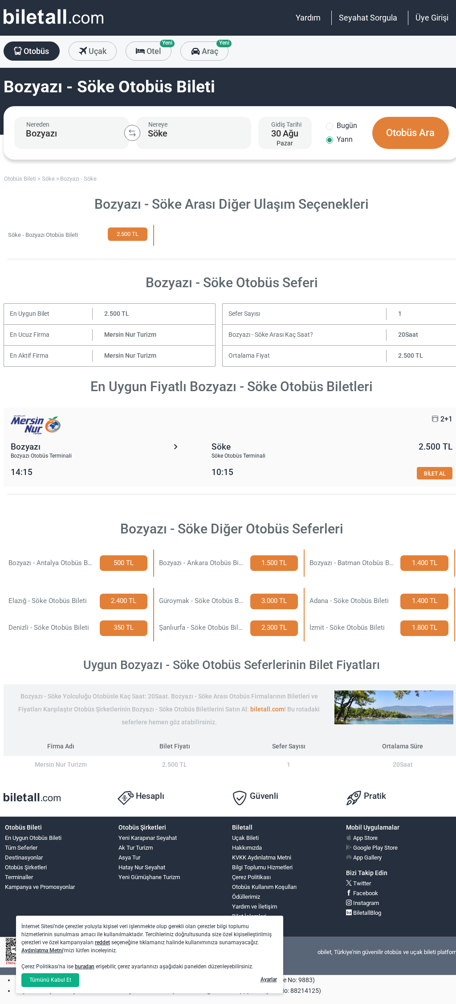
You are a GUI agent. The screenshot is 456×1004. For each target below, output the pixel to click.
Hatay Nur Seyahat (141, 867)
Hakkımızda (247, 847)
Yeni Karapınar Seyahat (147, 838)
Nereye (157, 124)
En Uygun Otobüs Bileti (33, 838)
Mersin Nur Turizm (130, 335)
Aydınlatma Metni (42, 950)
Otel (158, 48)
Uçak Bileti (245, 838)
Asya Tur (129, 857)
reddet (102, 942)
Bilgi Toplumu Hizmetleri (262, 867)
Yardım (308, 17)
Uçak (96, 51)
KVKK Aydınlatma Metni (261, 857)
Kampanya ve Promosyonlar (40, 887)
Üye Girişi (431, 17)
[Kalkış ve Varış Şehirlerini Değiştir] (132, 133)
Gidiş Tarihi (286, 124)
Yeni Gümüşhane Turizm (149, 877)
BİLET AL (434, 473)
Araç (214, 48)
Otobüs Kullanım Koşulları (264, 887)
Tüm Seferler (21, 847)
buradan (84, 966)
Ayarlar (269, 979)
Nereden (37, 124)
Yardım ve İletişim (254, 906)
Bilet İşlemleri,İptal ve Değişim (252, 920)
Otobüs (35, 51)
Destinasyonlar (24, 857)
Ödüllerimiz (246, 896)
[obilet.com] (53, 25)
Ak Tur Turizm (135, 847)
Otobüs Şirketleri (26, 867)
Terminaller (19, 877)
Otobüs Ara (410, 132)
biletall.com (267, 709)
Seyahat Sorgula (368, 17)
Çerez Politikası (251, 877)
